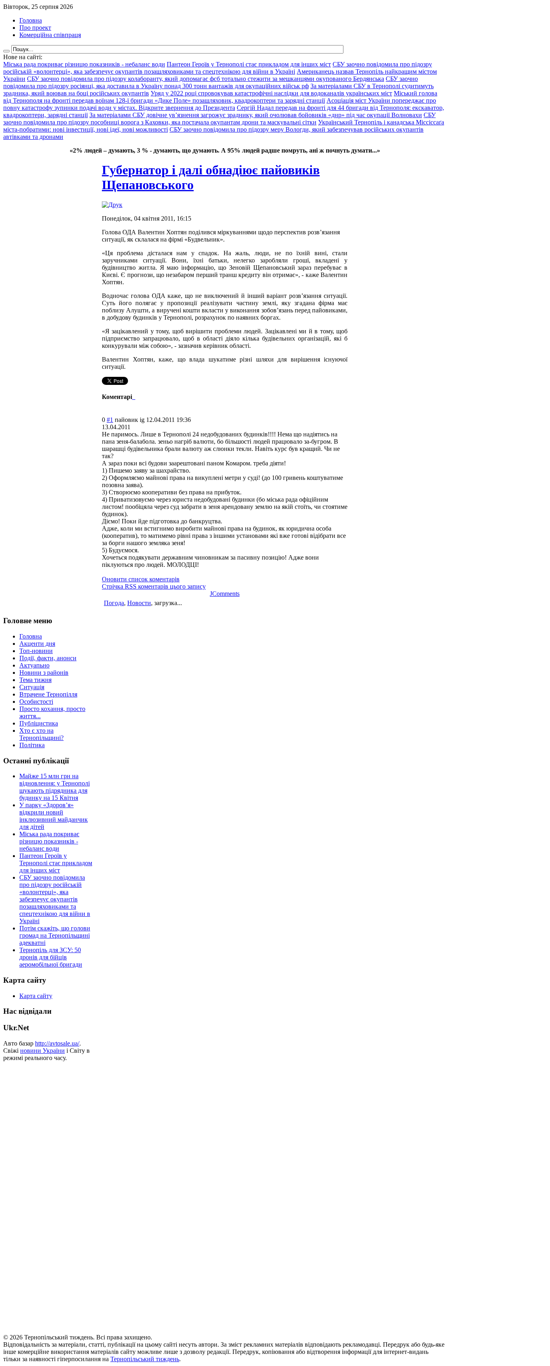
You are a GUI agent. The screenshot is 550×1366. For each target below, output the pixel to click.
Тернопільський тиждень (144, 1359)
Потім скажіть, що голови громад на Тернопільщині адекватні (54, 935)
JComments (225, 593)
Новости (139, 602)
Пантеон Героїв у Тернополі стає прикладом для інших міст (55, 863)
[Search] (6, 51)
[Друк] (112, 204)
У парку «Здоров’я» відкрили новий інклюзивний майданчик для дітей (53, 816)
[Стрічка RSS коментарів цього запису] (133, 396)
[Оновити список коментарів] (134, 396)
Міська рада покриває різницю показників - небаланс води (49, 841)
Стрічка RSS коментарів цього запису (154, 586)
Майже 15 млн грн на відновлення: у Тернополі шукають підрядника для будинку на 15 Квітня (54, 787)
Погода (114, 602)
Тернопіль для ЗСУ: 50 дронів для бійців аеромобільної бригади (50, 957)
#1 (110, 419)
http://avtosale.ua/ (57, 1043)
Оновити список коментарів (141, 579)
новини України (42, 1050)
